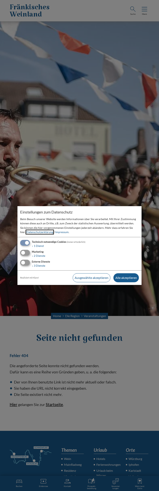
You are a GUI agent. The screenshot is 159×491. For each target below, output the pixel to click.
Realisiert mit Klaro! (29, 277)
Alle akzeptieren (126, 277)
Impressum (62, 232)
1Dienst (38, 246)
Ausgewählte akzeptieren (91, 277)
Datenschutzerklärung (39, 232)
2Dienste (38, 255)
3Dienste (38, 265)
